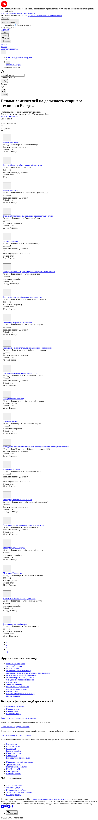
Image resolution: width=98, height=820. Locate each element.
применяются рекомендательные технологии (51, 799)
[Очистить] (4, 81)
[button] (4, 44)
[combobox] (13, 75)
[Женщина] (7, 160)
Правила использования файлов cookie (45, 16)
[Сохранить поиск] (3, 91)
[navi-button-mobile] (3, 52)
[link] (5, 38)
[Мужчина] (7, 137)
